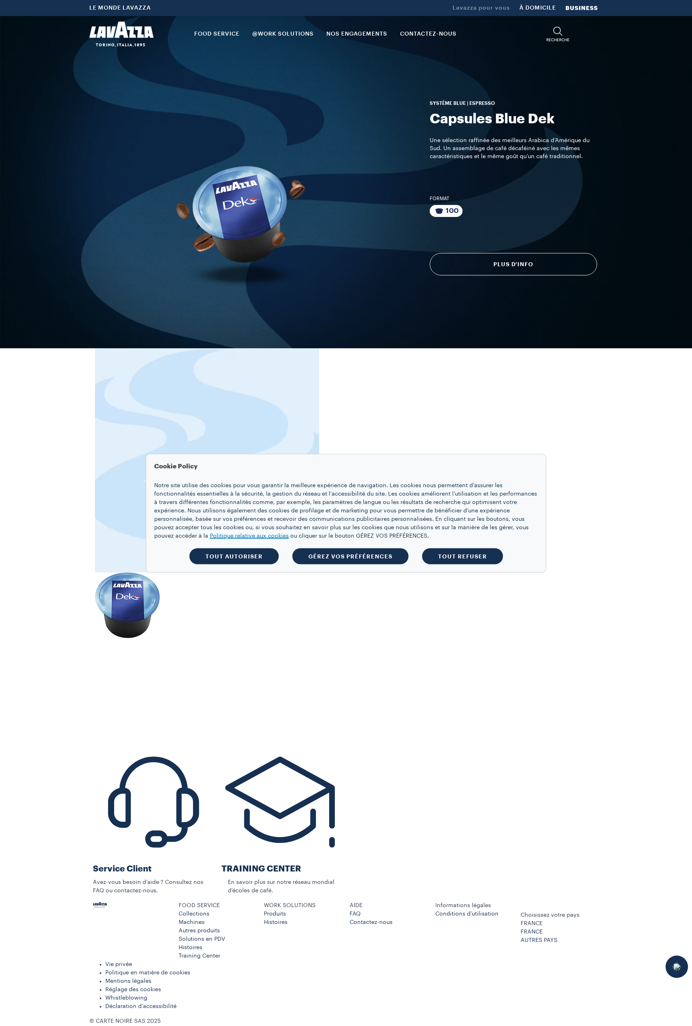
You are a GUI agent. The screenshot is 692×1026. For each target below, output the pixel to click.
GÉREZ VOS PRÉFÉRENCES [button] (350, 556)
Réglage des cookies (133, 989)
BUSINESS (581, 8)
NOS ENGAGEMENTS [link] (356, 34)
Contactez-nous (371, 922)
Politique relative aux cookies (249, 535)
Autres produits (199, 931)
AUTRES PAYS (539, 940)
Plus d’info (513, 264)
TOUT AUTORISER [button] (234, 556)
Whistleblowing (126, 998)
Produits (275, 914)
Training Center (199, 956)
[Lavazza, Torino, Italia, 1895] (121, 34)
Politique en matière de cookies (147, 973)
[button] (558, 34)
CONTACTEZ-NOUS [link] (428, 34)
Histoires (190, 947)
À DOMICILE (537, 8)
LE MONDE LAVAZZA (120, 8)
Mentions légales (128, 981)
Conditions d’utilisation (467, 914)
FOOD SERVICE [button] (216, 34)
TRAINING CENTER (261, 869)
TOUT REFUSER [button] (462, 556)
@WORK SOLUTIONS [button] (283, 34)
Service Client (122, 869)
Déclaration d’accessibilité (141, 1006)
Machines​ (192, 922)
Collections (194, 914)
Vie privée (118, 964)
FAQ (355, 914)
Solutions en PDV (202, 939)
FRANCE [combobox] (532, 923)
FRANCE (532, 932)
